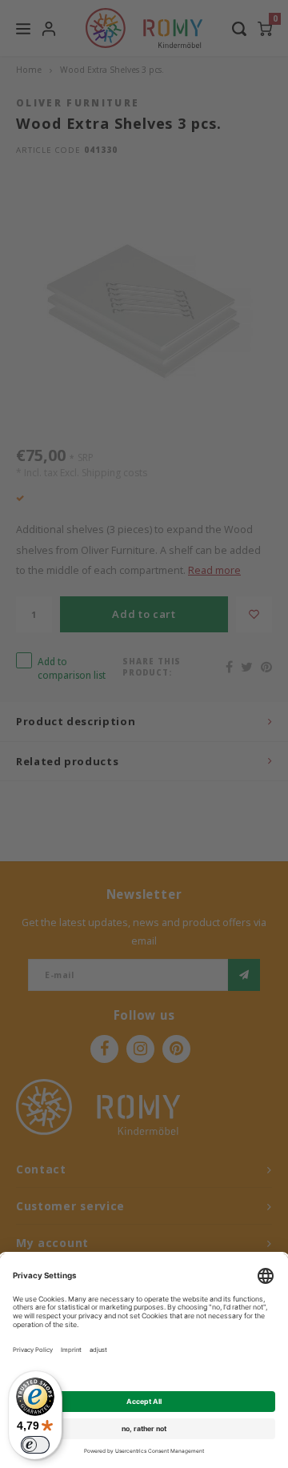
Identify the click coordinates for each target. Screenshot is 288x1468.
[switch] (35, 1445)
